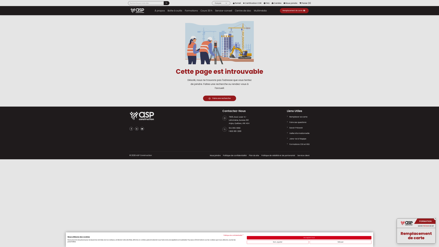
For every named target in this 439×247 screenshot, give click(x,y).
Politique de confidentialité (233, 235)
